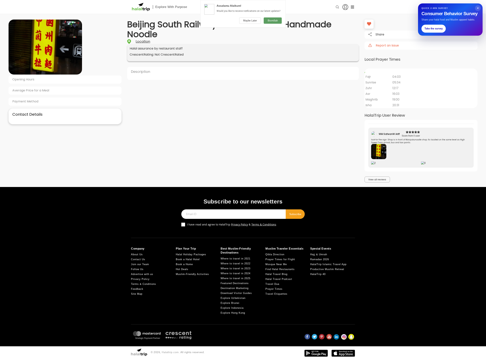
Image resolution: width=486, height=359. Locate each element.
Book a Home (184, 264)
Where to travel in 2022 (235, 263)
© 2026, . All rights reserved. (178, 352)
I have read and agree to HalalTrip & (231, 224)
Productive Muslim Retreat (327, 269)
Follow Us (137, 269)
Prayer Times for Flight (280, 259)
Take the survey (433, 28)
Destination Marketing (235, 288)
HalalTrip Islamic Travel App (328, 264)
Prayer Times (273, 289)
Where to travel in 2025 (235, 278)
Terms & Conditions (263, 224)
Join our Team (140, 264)
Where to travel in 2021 (235, 258)
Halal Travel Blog (276, 274)
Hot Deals (182, 269)
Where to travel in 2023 (235, 268)
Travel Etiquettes (276, 293)
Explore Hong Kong (233, 312)
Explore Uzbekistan (233, 298)
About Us (137, 254)
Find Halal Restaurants (280, 269)
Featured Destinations (235, 283)
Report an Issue (387, 45)
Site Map (136, 293)
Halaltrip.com (170, 352)
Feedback (137, 289)
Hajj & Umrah (318, 254)
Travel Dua (272, 284)
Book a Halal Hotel (188, 259)
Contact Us (138, 259)
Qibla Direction (274, 254)
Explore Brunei (230, 303)
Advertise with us (142, 274)
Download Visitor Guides (236, 293)
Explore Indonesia (232, 307)
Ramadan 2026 (319, 259)
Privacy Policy (239, 224)
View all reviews (377, 179)
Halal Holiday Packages (191, 254)
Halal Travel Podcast (278, 279)
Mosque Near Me (276, 264)
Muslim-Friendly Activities (192, 274)
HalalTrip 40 (318, 274)
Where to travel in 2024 (235, 273)
